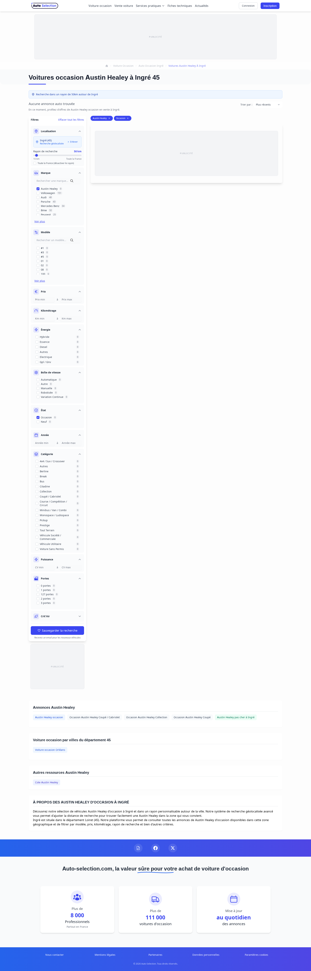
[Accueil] (106, 65)
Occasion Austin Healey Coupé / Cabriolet (94, 717)
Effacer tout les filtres (71, 119)
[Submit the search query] (72, 181)
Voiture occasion (100, 6)
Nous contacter (54, 954)
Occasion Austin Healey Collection (146, 717)
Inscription (270, 6)
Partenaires (155, 954)
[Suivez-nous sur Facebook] (155, 848)
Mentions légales (105, 954)
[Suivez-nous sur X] (172, 848)
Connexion (248, 5)
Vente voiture (123, 6)
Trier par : (246, 104)
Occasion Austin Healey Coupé (192, 717)
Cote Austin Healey (46, 782)
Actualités (201, 6)
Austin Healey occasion (49, 717)
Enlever (74, 141)
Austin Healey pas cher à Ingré (235, 717)
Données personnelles (205, 954)
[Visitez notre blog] (138, 848)
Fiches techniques (180, 6)
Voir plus (39, 221)
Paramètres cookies (256, 954)
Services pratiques (148, 6)
